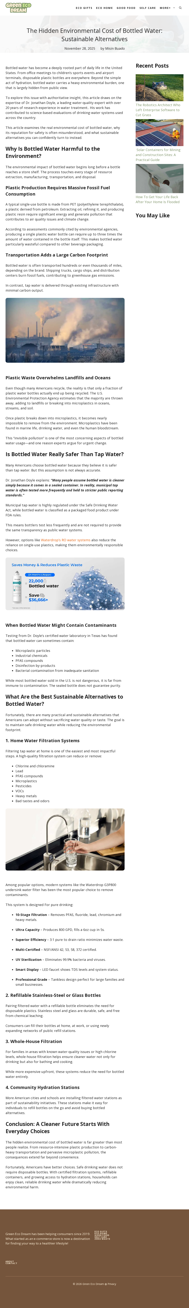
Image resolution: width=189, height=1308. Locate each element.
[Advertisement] (159, 249)
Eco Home (104, 8)
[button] (180, 8)
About (10, 1261)
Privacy (112, 1284)
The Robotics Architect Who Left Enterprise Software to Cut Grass (158, 110)
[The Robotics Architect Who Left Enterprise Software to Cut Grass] (159, 88)
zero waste (102, 1238)
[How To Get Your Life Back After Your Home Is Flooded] (159, 179)
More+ (165, 8)
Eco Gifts (84, 8)
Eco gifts (100, 1231)
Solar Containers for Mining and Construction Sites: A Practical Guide (158, 155)
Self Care (148, 8)
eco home (100, 1233)
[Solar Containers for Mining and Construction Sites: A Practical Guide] (159, 133)
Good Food (126, 8)
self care (100, 1237)
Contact (11, 1263)
